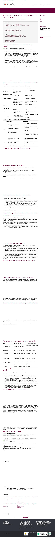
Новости (41, 25)
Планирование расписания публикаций (11, 32)
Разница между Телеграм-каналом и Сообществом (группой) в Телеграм (17, 25)
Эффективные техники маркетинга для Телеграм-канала (14, 35)
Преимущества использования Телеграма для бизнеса (13, 24)
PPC (40, 18)
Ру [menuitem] (24, 0)
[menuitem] (23, 0)
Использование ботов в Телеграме (10, 40)
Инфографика (42, 22)
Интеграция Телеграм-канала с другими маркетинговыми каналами (16, 39)
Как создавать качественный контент (11, 31)
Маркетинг (41, 23)
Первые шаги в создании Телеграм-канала (11, 26)
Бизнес (41, 21)
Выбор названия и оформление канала (11, 27)
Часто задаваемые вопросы (9, 41)
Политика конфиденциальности (8, 524)
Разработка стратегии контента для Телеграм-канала (12, 30)
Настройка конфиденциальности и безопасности (13, 29)
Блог (8, 10)
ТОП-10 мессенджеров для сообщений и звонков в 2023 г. (19, 80)
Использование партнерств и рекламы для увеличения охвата (15, 36)
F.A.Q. (13, 0)
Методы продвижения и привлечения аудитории (12, 34)
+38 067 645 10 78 (5, 0)
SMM (11, 10)
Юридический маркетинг (44, 26)
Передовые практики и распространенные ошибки (12, 37)
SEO (40, 19)
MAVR (5, 10)
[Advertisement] (21, 74)
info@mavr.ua (10, 0)
